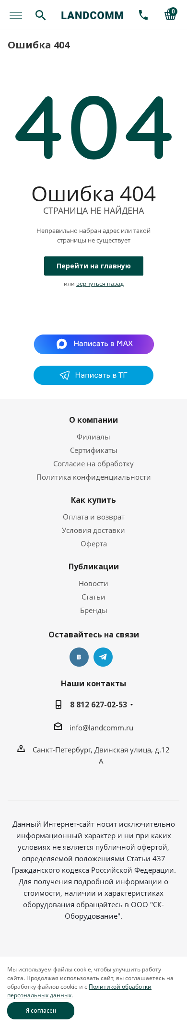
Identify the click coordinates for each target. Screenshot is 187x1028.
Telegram (103, 657)
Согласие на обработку (93, 463)
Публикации (94, 566)
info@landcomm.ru (101, 727)
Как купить (93, 500)
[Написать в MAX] (94, 343)
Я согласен (41, 1010)
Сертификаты (93, 450)
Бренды (93, 610)
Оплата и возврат (94, 516)
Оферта (94, 543)
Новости (93, 583)
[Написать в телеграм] (93, 382)
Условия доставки (93, 530)
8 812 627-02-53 (98, 704)
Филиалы (93, 436)
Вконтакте (79, 657)
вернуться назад (100, 283)
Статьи (93, 596)
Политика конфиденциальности (93, 477)
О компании (93, 420)
